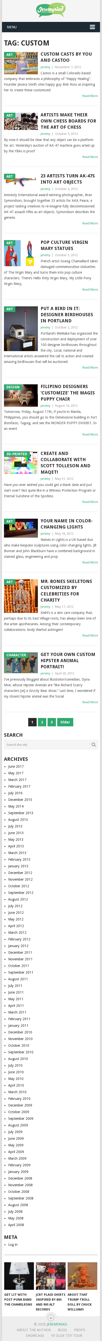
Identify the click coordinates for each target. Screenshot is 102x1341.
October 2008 (18, 1192)
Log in (13, 1245)
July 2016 (15, 793)
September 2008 (20, 1198)
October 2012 (18, 886)
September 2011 (20, 972)
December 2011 (20, 952)
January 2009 (18, 1172)
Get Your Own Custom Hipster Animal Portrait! (68, 660)
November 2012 (20, 879)
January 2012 (18, 946)
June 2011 (16, 992)
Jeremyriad (57, 1324)
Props (79, 1330)
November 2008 (20, 1185)
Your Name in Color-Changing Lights (67, 524)
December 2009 (20, 1105)
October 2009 (18, 1112)
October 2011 (18, 966)
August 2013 (18, 820)
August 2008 (18, 1205)
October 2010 (18, 1045)
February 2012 (19, 939)
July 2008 (15, 1212)
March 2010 (17, 1092)
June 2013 (16, 833)
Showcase (35, 1336)
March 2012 (17, 933)
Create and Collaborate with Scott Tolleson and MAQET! (65, 463)
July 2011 (15, 986)
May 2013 (16, 840)
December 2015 (20, 800)
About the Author (34, 1330)
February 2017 (19, 786)
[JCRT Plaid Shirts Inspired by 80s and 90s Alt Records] (51, 1276)
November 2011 (20, 959)
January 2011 (18, 1026)
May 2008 (16, 1218)
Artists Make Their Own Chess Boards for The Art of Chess (68, 121)
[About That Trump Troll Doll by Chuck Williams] (82, 1276)
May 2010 (16, 1079)
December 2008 (20, 1178)
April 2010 (16, 1085)
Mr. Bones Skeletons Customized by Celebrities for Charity (66, 591)
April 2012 (16, 926)
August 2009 (18, 1125)
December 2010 (20, 1032)
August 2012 (18, 899)
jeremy (45, 67)
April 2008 (16, 1225)
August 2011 (18, 979)
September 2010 (20, 1052)
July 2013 (15, 826)
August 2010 (18, 1059)
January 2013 (18, 866)
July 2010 (15, 1065)
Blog (62, 1330)
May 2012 (16, 919)
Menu (12, 27)
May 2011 (16, 999)
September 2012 (20, 893)
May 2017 (16, 773)
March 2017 (17, 780)
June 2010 (16, 1072)
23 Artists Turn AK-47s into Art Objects (68, 179)
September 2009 (20, 1119)
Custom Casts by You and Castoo (66, 57)
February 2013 (19, 859)
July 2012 (15, 906)
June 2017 (16, 766)
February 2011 (19, 1019)
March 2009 (17, 1158)
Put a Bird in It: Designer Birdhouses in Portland (67, 314)
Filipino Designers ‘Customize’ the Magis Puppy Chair (68, 392)
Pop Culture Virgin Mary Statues (64, 245)
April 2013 (16, 846)
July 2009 (15, 1132)
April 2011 (16, 1006)
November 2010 (20, 1039)
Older (65, 722)
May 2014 (16, 806)
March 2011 (17, 1012)
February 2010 (19, 1099)
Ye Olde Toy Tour (66, 1336)
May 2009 (16, 1145)
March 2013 (17, 853)
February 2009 (19, 1165)
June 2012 (16, 913)
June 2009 (16, 1138)
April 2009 (16, 1152)
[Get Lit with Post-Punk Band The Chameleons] (19, 1276)
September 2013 (20, 813)
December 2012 (20, 873)
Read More (90, 96)
